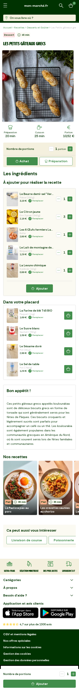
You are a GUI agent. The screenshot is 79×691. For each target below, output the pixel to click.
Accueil (7, 27)
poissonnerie (64, 540)
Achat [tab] (24, 161)
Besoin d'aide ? (15, 595)
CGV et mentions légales (19, 634)
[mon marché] (39, 5)
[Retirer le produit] (62, 674)
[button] (20, 488)
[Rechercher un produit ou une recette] (61, 6)
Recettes (19, 27)
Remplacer (37, 200)
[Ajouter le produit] (73, 674)
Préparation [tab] (58, 161)
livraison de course (27, 540)
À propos (10, 588)
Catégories (12, 580)
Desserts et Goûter (38, 27)
